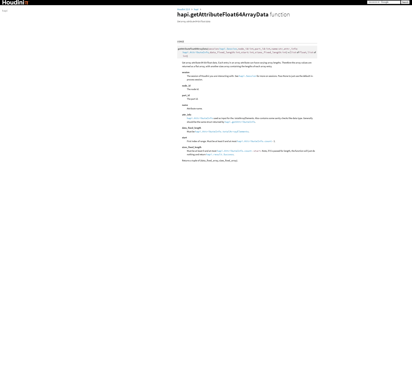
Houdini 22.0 (183, 9)
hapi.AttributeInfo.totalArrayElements (222, 131)
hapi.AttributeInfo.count (254, 141)
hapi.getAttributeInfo (240, 121)
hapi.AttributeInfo (196, 52)
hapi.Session (228, 48)
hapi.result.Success (220, 154)
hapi (196, 9)
